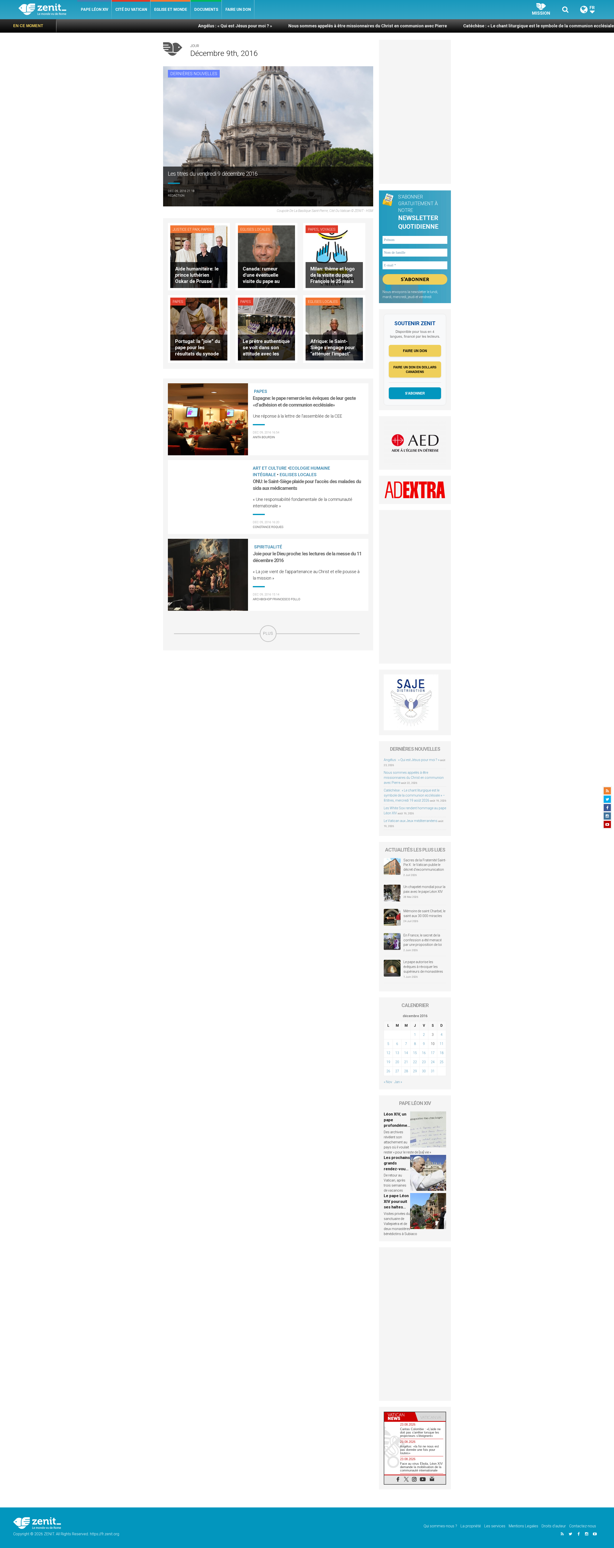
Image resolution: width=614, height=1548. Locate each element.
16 (424, 1053)
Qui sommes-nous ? (440, 1526)
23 (424, 1062)
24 (433, 1062)
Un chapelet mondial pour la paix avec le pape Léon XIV (424, 889)
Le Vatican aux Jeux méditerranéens (410, 821)
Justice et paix (186, 229)
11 (441, 1044)
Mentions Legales (523, 1526)
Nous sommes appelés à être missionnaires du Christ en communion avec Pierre (249, 25)
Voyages (328, 229)
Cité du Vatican (131, 9)
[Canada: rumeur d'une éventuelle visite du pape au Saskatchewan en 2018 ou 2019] (266, 256)
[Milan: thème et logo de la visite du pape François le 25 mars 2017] (334, 256)
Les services (494, 1526)
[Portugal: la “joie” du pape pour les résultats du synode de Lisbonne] (198, 328)
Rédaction (176, 195)
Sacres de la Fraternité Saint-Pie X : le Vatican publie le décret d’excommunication (424, 864)
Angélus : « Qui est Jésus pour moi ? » (117, 25)
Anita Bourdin (264, 437)
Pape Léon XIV (94, 9)
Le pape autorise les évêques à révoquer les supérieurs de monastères (423, 966)
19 (388, 1062)
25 (441, 1062)
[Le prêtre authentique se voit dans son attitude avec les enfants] (266, 328)
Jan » (398, 1082)
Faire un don (238, 9)
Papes (206, 229)
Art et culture (270, 468)
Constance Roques (268, 527)
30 (424, 1071)
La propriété (470, 1526)
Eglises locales (255, 229)
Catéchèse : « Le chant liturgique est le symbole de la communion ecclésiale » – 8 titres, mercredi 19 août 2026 (454, 25)
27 (397, 1071)
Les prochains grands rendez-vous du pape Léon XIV (397, 1168)
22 (415, 1062)
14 (406, 1053)
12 (388, 1053)
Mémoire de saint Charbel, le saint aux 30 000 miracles (424, 913)
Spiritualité (268, 546)
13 (397, 1053)
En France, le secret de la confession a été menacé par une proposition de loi (422, 940)
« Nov (388, 1082)
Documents (206, 9)
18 (441, 1053)
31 (433, 1071)
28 (406, 1071)
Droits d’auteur (554, 1526)
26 (388, 1071)
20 (397, 1062)
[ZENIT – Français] (47, 9)
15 (415, 1053)
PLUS (268, 633)
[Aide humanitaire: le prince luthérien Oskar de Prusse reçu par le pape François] (198, 256)
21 (406, 1062)
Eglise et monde (170, 9)
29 (415, 1071)
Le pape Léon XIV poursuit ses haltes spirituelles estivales (396, 1207)
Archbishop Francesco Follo (276, 599)
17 (433, 1053)
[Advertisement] (268, 676)
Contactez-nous (582, 1526)
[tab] (399, 1416)
